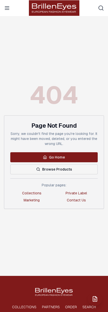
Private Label (76, 193)
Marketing (32, 200)
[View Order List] (95, 299)
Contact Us (76, 200)
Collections (31, 193)
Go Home (57, 157)
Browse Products (57, 169)
